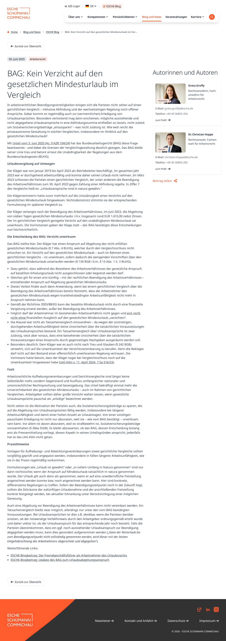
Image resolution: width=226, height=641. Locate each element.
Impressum (207, 621)
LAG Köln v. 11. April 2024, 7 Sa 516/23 (86, 362)
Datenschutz (176, 621)
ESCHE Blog (52, 32)
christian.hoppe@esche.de (181, 157)
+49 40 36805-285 (177, 162)
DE (92, 6)
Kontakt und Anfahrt (139, 621)
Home (14, 32)
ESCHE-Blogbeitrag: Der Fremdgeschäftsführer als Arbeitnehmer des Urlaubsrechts (69, 555)
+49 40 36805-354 (177, 114)
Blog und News (32, 32)
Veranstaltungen (176, 17)
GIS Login (74, 6)
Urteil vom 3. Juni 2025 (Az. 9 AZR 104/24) (41, 143)
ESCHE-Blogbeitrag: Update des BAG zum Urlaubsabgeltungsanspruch (60, 560)
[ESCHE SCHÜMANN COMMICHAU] (18, 13)
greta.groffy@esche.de (179, 108)
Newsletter (102, 621)
